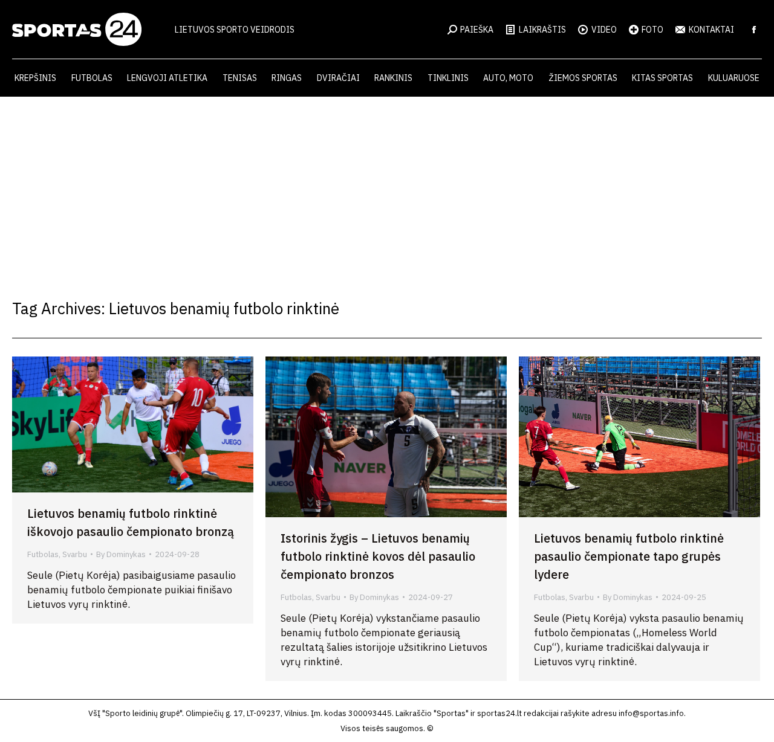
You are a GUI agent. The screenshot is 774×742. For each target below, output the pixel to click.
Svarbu (74, 554)
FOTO (652, 29)
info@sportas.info (651, 713)
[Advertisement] (387, 187)
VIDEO (604, 29)
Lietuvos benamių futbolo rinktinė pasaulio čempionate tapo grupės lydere (629, 556)
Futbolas (43, 554)
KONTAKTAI (711, 29)
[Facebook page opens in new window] (754, 29)
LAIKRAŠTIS (542, 29)
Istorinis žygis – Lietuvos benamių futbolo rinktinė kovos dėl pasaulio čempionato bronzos (378, 556)
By (121, 554)
